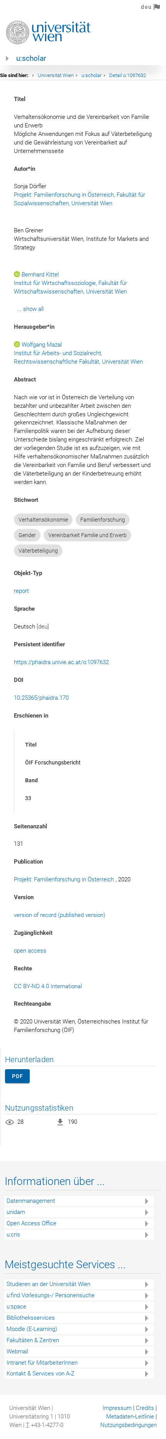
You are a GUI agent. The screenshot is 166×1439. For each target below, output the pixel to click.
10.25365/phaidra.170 (41, 697)
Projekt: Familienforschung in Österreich (64, 879)
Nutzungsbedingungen (128, 1425)
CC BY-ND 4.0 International (48, 986)
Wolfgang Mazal (42, 344)
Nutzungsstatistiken (39, 1108)
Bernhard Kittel (40, 274)
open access (30, 950)
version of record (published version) (59, 915)
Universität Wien (56, 75)
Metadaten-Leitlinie (130, 1416)
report (21, 590)
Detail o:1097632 (127, 75)
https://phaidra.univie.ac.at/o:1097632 (61, 662)
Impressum (117, 1408)
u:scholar (31, 58)
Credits (145, 1408)
